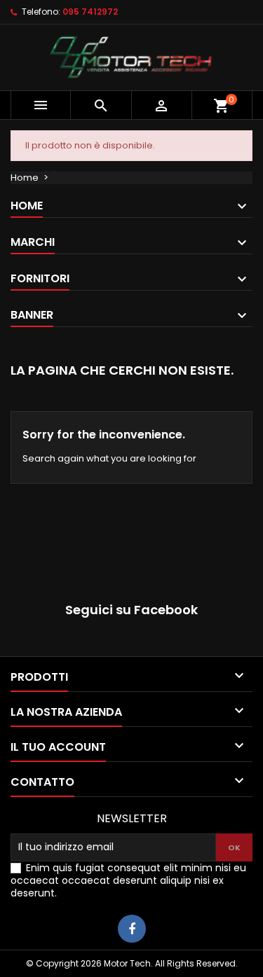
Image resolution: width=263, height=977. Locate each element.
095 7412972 (90, 12)
